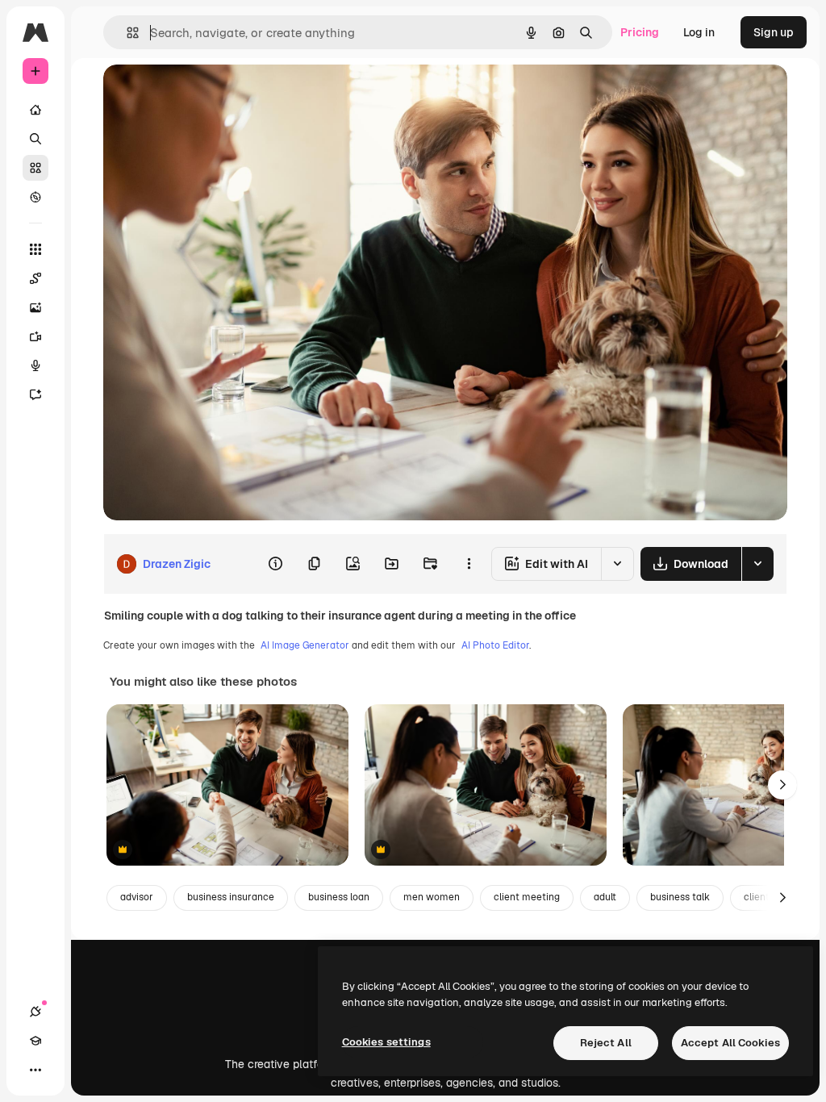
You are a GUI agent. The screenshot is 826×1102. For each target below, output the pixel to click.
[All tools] (35, 249)
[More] (35, 1070)
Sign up (773, 32)
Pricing (639, 32)
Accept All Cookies (730, 1043)
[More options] (469, 564)
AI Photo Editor (495, 645)
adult (605, 897)
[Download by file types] (757, 564)
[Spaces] (35, 278)
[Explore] (35, 197)
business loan (338, 897)
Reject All (606, 1043)
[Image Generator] (35, 307)
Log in (699, 32)
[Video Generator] (35, 336)
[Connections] (35, 1012)
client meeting (527, 897)
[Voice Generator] (35, 365)
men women (431, 897)
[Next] (782, 785)
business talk (680, 897)
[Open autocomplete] (126, 33)
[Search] (35, 139)
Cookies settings (386, 1042)
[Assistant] (35, 394)
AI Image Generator (305, 645)
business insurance (230, 897)
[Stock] (35, 168)
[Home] (35, 110)
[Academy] (35, 1041)
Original (206, 94)
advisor (136, 897)
